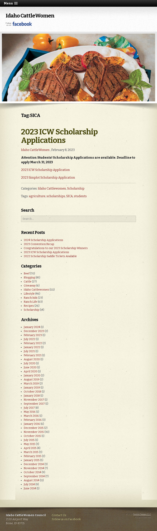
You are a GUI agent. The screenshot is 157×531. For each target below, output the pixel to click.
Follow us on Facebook (66, 519)
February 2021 (33, 355)
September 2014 (34, 476)
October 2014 (32, 472)
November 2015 (34, 432)
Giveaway (30, 285)
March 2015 (31, 452)
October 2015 (32, 436)
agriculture (37, 196)
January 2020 (32, 375)
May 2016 (30, 411)
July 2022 (29, 339)
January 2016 (32, 424)
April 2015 (30, 448)
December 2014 (34, 464)
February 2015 (32, 456)
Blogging (29, 277)
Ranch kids (31, 297)
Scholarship (75, 188)
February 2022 (33, 343)
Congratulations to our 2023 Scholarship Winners (56, 248)
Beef (26, 273)
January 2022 (32, 347)
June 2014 (30, 488)
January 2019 (32, 387)
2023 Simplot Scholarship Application (48, 177)
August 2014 (31, 480)
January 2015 (32, 460)
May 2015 (29, 444)
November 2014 (34, 468)
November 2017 (34, 399)
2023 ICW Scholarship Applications (59, 136)
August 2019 (31, 379)
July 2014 (29, 484)
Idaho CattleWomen (30, 15)
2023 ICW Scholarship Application (45, 170)
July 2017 (29, 407)
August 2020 (32, 359)
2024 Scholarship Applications (43, 240)
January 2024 (32, 327)
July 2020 (29, 363)
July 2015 (29, 440)
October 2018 (32, 391)
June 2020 (30, 367)
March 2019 (31, 383)
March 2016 (31, 416)
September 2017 (34, 403)
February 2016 (33, 420)
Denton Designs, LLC (142, 514)
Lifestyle (29, 293)
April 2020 (30, 371)
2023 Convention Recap (39, 244)
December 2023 (34, 331)
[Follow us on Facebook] (19, 25)
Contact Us (59, 515)
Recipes (29, 305)
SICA (69, 196)
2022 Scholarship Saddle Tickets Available (50, 256)
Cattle (27, 281)
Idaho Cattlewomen (52, 188)
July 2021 (29, 351)
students (80, 196)
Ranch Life (30, 301)
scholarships (56, 196)
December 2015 (34, 428)
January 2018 (32, 395)
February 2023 (33, 335)
